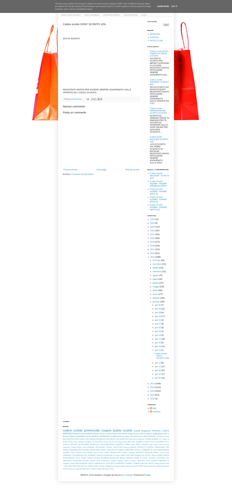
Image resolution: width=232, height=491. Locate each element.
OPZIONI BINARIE (151, 439)
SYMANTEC (105, 461)
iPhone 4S (107, 442)
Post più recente (70, 170)
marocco (71, 469)
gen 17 (158, 339)
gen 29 (158, 309)
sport (136, 436)
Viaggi (155, 434)
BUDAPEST (120, 444)
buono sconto (122, 430)
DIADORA (90, 447)
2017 (152, 249)
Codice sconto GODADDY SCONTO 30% (159, 82)
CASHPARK (79, 436)
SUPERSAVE (104, 436)
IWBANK (93, 439)
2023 (152, 227)
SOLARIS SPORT (89, 461)
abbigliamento (110, 466)
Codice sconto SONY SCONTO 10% (162, 355)
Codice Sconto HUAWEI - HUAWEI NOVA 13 (158, 199)
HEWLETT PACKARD (107, 450)
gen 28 (158, 313)
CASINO (114, 434)
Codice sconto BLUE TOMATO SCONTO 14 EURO (159, 53)
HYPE (155, 450)
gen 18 (158, 335)
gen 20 (158, 328)
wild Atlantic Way (107, 469)
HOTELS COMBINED (142, 450)
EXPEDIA (154, 37)
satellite (93, 469)
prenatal (82, 469)
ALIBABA (139, 442)
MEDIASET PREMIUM (144, 452)
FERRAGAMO (160, 447)
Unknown (156, 412)
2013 (152, 387)
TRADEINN (162, 461)
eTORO (140, 466)
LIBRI (119, 452)
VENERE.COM (138, 463)
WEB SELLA (118, 436)
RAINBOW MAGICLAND (110, 458)
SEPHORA (161, 458)
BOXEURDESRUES (108, 444)
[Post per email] (87, 99)
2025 (152, 219)
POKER (90, 458)
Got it (174, 6)
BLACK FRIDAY (69, 436)
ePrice (100, 442)
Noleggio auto (139, 455)
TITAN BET (141, 461)
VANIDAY (129, 463)
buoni (135, 466)
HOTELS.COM (156, 41)
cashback (80, 442)
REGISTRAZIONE (131, 15)
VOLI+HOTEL (149, 463)
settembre (157, 271)
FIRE (167, 447)
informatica (165, 466)
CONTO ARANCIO (92, 436)
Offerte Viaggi (127, 434)
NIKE (132, 455)
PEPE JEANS (81, 458)
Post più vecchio (132, 170)
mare (125, 442)
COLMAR (144, 444)
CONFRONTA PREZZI (111, 15)
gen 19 (158, 331)
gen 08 (158, 370)
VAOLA (71, 442)
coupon (106, 430)
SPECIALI (156, 431)
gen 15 (158, 346)
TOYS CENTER (152, 461)
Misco (118, 455)
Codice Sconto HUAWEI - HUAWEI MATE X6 (158, 191)
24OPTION (131, 442)
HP (151, 450)
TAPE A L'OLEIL (130, 461)
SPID (98, 461)
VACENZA (109, 463)
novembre (157, 264)
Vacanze (136, 434)
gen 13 (158, 363)
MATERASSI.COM (112, 439)
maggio (156, 287)
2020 (152, 238)
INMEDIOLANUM (80, 434)
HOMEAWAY (129, 450)
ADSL (140, 436)
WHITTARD (72, 466)
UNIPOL (91, 463)
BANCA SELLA (163, 434)
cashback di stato (91, 442)
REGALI (123, 458)
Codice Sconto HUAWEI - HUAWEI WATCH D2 (158, 207)
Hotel (120, 434)
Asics (167, 442)
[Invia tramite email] (92, 99)
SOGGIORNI (77, 461)
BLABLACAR (94, 444)
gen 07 (158, 374)
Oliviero (154, 455)
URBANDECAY (99, 463)
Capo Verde (153, 444)
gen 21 (158, 324)
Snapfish (114, 461)
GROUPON (155, 34)
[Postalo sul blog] (94, 99)
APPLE (142, 434)
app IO (118, 466)
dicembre (157, 260)
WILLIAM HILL (82, 466)
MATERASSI (100, 439)
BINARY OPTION (156, 436)
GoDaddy (86, 450)
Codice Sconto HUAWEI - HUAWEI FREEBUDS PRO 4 (158, 183)
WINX (96, 466)
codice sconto (73, 430)
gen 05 (158, 378)
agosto (156, 275)
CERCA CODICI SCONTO (71, 15)
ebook (146, 466)
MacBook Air (101, 455)
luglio (155, 279)
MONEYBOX (124, 439)
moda (131, 436)
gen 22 (158, 320)
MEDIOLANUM (92, 434)
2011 (152, 395)
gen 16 (158, 343)
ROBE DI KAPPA (141, 458)
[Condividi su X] (96, 99)
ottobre (156, 268)
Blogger (147, 475)
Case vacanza (164, 444)
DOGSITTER (118, 447)
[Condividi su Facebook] (99, 99)
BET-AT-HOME (84, 444)
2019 (152, 242)
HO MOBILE (120, 450)
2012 (152, 391)
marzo (155, 294)
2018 (152, 246)
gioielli (158, 466)
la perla (126, 436)
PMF (154, 408)
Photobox (97, 458)
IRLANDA (66, 452)
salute (88, 469)
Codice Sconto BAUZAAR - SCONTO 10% (159, 175)
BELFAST (74, 444)
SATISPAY (152, 458)
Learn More (163, 6)
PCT (160, 439)
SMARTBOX (67, 461)
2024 (152, 223)
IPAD (87, 439)
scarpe (98, 469)
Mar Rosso (133, 439)
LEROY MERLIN (110, 452)
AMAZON (146, 436)
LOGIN (144, 15)
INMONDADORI (163, 450)
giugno (156, 283)
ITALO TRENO (75, 452)
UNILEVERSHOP (81, 463)
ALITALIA (146, 442)
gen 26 (158, 316)
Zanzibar (102, 466)
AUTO (153, 442)
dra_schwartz (127, 475)
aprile (155, 290)
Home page (101, 170)
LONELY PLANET (128, 452)
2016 (152, 253)
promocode (92, 430)
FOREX (65, 450)
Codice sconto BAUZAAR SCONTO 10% (159, 139)
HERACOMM (94, 450)
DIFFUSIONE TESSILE (103, 447)
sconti (137, 430)
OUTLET (148, 455)
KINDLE (90, 452)
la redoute (119, 442)
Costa (84, 447)
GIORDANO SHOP (75, 450)
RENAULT (130, 458)
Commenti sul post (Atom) (82, 174)
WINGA (91, 466)
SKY (167, 458)
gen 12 (158, 367)
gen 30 (158, 305)
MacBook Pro (111, 455)
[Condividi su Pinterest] (101, 99)
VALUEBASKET (119, 463)
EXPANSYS (141, 447)
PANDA (160, 455)
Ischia (84, 452)
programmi (146, 431)
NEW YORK (125, 455)
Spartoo (120, 461)
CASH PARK (135, 444)
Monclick (141, 439)
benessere (129, 466)
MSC (85, 455)
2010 (152, 399)
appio (123, 466)
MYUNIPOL (92, 455)
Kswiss (100, 452)
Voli (75, 442)
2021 (152, 234)
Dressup (126, 447)
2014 (152, 384)
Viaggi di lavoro (160, 463)
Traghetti (66, 463)
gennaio (156, 302)
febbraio (156, 298)
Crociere (166, 436)
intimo (65, 469)
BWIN (127, 444)
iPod (113, 442)
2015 (152, 257)
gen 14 (158, 350)
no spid (76, 469)
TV (168, 461)
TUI (111, 436)
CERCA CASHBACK (92, 15)
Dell (64, 439)
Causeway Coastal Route (72, 447)
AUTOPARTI (160, 442)
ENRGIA (133, 447)
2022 (152, 231)
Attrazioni (66, 444)
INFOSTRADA (80, 439)
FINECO (149, 434)
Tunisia (72, 463)
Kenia (96, 452)
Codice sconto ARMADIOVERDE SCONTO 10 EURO (158, 110)
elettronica (152, 466)
